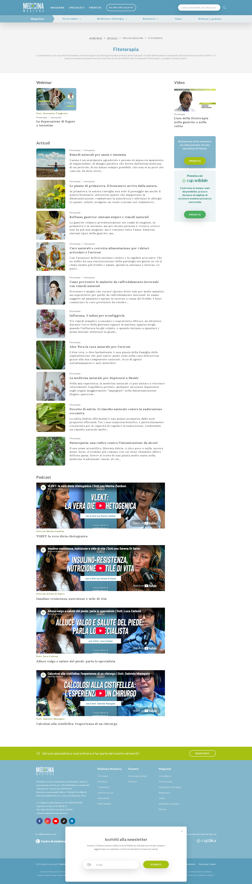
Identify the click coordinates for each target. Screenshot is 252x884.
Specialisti (76, 7)
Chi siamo (103, 776)
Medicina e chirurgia (110, 18)
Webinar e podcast (209, 18)
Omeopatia (55, 117)
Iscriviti (155, 864)
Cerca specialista (137, 776)
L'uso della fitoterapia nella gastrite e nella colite (191, 122)
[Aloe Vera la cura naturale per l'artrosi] (50, 355)
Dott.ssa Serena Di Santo (50, 593)
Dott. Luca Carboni (47, 656)
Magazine (57, 7)
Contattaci (103, 787)
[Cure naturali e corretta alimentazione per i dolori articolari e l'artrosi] (50, 256)
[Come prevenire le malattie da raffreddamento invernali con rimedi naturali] (50, 290)
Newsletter (104, 798)
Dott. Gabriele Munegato (50, 719)
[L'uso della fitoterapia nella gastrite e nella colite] (195, 100)
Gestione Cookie (207, 864)
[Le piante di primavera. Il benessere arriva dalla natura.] (50, 194)
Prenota (95, 7)
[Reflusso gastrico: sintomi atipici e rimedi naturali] (50, 225)
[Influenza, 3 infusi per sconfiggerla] (50, 323)
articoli (112, 38)
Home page (95, 38)
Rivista (162, 809)
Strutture (102, 781)
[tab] (37, 18)
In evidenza (165, 776)
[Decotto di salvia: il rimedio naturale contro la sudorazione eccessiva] (50, 417)
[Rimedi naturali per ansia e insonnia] (50, 163)
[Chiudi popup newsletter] (182, 831)
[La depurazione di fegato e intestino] (56, 99)
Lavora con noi (105, 792)
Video (178, 18)
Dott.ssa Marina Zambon (50, 531)
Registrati (202, 753)
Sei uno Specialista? (121, 7)
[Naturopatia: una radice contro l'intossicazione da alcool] (50, 451)
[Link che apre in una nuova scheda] (39, 821)
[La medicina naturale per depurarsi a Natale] (50, 386)
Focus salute (70, 18)
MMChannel (104, 803)
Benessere (149, 18)
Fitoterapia (41, 117)
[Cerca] (224, 7)
